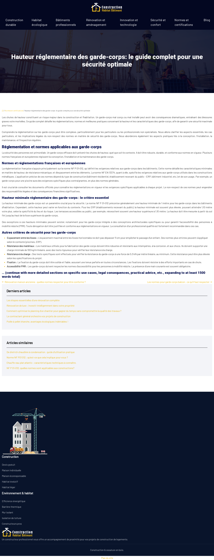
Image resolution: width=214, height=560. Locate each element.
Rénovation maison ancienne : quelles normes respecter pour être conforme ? (45, 281)
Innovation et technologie (129, 22)
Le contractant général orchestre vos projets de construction (38, 316)
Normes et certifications (184, 22)
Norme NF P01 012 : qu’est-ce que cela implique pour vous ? (37, 357)
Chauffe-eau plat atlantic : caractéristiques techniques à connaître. (41, 362)
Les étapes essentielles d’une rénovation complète (33, 300)
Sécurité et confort (158, 22)
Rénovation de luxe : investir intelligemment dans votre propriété (40, 305)
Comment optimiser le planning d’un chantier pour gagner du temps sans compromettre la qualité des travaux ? (64, 310)
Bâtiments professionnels (66, 22)
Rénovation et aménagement (96, 22)
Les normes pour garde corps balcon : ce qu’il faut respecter (178, 281)
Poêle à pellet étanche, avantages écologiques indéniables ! (37, 321)
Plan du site (107, 557)
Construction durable (14, 22)
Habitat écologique (39, 22)
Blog (207, 20)
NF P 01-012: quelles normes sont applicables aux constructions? (40, 367)
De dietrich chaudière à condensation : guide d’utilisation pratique (41, 352)
